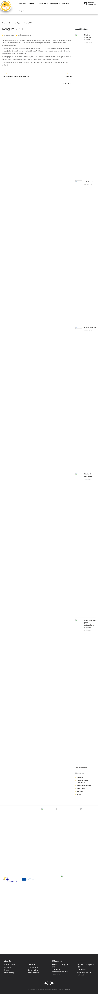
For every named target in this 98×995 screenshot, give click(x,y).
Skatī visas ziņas (81, 767)
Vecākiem (65, 4)
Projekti (21, 11)
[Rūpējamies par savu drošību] (78, 544)
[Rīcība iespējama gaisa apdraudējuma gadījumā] (78, 690)
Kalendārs (91, 2)
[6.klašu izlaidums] (78, 398)
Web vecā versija (9, 973)
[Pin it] (68, 84)
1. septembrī (88, 181)
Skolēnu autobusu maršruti (87, 37)
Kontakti (6, 970)
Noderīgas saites (33, 973)
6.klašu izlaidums (90, 328)
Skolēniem (42, 4)
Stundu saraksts (33, 967)
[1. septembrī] (78, 251)
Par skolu (32, 4)
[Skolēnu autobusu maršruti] (78, 105)
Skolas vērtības (33, 970)
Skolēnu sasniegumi (24, 35)
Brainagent (67, 990)
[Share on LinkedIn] (70, 84)
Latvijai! (69, 76)
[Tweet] (66, 84)
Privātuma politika (9, 965)
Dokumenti (31, 965)
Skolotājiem (54, 4)
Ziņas (79, 794)
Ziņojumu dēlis (92, 4)
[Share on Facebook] (63, 84)
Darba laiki (7, 967)
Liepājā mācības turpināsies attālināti (16, 76)
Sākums (22, 4)
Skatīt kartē (56, 974)
